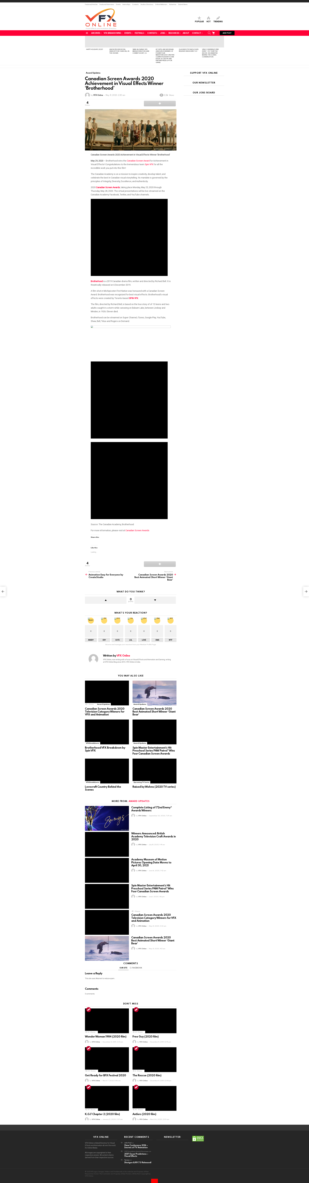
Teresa (126, 1160)
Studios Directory (146, 4)
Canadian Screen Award (138, 160)
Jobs (162, 33)
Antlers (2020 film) (144, 1114)
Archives (95, 33)
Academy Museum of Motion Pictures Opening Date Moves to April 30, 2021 (151, 862)
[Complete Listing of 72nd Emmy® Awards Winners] (107, 818)
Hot (209, 21)
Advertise (172, 4)
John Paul (127, 1143)
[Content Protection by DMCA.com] (198, 1141)
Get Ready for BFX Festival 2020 (105, 1075)
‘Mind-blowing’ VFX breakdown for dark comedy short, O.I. (141, 51)
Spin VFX (149, 164)
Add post (227, 33)
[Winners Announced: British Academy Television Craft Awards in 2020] (107, 844)
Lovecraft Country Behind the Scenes (103, 788)
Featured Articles (91, 4)
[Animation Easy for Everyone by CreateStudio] (3, 591)
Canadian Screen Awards (137, 530)
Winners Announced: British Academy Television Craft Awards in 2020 (153, 836)
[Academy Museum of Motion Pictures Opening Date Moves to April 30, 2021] (107, 870)
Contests (135, 4)
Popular (199, 21)
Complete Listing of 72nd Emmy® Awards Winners (151, 809)
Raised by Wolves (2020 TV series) (154, 786)
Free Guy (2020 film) (146, 1036)
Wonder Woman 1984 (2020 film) (105, 1036)
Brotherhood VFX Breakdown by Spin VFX (105, 749)
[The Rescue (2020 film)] (154, 1059)
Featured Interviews (106, 4)
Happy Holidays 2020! (94, 49)
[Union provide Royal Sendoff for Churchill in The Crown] (119, 41)
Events (118, 4)
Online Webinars (161, 4)
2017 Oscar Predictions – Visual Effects (136, 1155)
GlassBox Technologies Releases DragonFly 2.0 (189, 50)
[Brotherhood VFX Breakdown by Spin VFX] (107, 732)
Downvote (155, 600)
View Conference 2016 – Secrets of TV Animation (136, 1146)
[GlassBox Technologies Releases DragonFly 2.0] (189, 41)
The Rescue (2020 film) (147, 1075)
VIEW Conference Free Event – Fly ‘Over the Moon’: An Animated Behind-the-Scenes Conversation (210, 53)
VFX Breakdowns (112, 33)
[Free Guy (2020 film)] (154, 1020)
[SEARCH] (209, 33)
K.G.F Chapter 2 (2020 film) (102, 1114)
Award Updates (103, 704)
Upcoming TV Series (141, 782)
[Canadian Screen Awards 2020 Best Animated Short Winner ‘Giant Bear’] (154, 693)
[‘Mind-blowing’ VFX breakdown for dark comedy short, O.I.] (142, 41)
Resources (174, 33)
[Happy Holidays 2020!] (96, 41)
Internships (126, 4)
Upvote (105, 600)
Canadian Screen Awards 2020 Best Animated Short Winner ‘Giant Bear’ (154, 711)
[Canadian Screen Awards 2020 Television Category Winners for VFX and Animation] (107, 693)
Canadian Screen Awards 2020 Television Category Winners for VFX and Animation (104, 711)
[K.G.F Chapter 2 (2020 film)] (107, 1098)
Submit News (183, 4)
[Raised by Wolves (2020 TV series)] (154, 771)
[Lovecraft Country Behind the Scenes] (107, 771)
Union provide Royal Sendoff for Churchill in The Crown (119, 51)
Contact (196, 33)
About (186, 33)
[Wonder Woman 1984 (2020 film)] (107, 1020)
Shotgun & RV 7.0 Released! (137, 1162)
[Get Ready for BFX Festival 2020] (107, 1059)
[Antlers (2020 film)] (154, 1098)
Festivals (139, 33)
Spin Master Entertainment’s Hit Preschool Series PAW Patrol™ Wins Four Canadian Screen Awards (154, 750)
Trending (218, 21)
